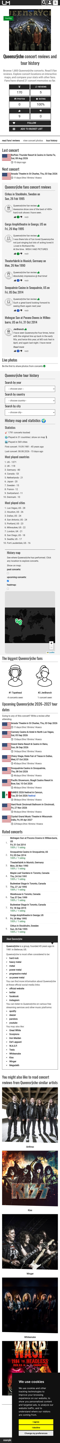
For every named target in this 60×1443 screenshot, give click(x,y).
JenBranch (18, 329)
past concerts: (14, 569)
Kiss (11, 1057)
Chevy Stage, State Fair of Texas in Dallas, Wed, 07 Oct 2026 (31, 758)
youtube (13, 1023)
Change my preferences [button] (36, 1433)
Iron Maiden (15, 1038)
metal (12, 966)
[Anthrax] (30, 1115)
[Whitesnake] (30, 1303)
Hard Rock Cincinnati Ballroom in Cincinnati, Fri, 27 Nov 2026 (32, 806)
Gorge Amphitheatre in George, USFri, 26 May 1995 (27, 917)
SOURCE (31, 11)
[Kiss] (30, 1176)
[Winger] (30, 1240)
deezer (12, 1015)
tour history (51, 140)
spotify (12, 1011)
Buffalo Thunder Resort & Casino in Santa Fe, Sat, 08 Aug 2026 (33, 157)
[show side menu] (55, 2)
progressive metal (18, 973)
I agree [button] (36, 1422)
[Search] (44, 2)
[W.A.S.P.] (30, 1367)
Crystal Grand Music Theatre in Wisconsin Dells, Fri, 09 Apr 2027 (31, 818)
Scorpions (14, 1034)
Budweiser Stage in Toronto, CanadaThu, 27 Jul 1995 (28, 885)
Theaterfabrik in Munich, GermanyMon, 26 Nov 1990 (27, 864)
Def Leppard (15, 1042)
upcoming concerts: (16, 577)
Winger (12, 1061)
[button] (49, 3)
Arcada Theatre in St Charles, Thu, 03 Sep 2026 (34, 173)
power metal (15, 969)
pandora (13, 1019)
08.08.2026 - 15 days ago (30, 451)
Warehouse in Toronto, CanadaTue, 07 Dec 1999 (25, 896)
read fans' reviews (11, 140)
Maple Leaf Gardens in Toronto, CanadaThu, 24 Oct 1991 (29, 875)
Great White (15, 1030)
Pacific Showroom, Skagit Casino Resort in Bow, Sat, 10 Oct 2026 (32, 782)
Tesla (12, 1049)
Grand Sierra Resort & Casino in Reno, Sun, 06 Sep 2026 (29, 746)
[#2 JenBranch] (45, 676)
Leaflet (51, 652)
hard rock (14, 958)
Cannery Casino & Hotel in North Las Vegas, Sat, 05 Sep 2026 (32, 734)
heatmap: (11, 585)
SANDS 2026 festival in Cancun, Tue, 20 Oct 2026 (27, 794)
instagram (14, 1000)
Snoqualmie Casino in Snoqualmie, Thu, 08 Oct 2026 (28, 770)
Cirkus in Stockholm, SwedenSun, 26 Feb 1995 (24, 927)
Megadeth (14, 1065)
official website (16, 988)
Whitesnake (15, 1053)
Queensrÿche (13, 56)
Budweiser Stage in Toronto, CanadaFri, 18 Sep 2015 (28, 906)
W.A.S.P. (13, 1046)
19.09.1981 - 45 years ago (31, 446)
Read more (18, 347)
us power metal (16, 977)
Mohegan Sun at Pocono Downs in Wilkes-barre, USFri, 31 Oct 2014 (33, 841)
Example (7, 1440)
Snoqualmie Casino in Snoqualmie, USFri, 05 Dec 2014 (29, 854)
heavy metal (15, 962)
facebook (14, 996)
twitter (12, 992)
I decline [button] (36, 1427)
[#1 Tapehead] (15, 676)
